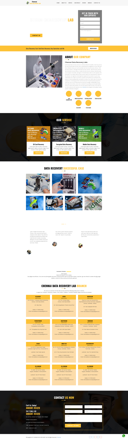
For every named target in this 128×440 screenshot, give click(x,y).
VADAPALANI (90, 296)
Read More (38, 153)
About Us (64, 2)
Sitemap (59, 437)
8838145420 (93, 48)
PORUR (38, 343)
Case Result (77, 2)
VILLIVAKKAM (38, 366)
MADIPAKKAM (64, 321)
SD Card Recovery (38, 144)
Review (84, 2)
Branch (90, 2)
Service (70, 2)
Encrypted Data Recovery (64, 144)
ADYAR (64, 296)
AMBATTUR (64, 343)
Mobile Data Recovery (89, 144)
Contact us (97, 2)
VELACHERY (38, 296)
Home (58, 2)
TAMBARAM (90, 321)
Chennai (84, 87)
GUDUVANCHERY (90, 343)
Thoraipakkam (38, 321)
